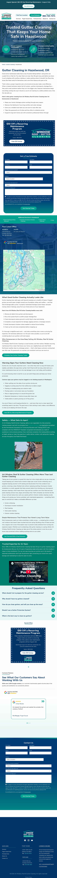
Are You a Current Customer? (11, 170)
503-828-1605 (8, 235)
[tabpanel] (28, 645)
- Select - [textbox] (8, 172)
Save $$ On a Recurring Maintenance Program (18, 412)
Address (7, 176)
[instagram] (28, 840)
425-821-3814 (28, 853)
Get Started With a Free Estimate (14, 536)
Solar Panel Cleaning (43, 220)
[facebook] (25, 840)
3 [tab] (30, 723)
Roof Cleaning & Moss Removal (9, 220)
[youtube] (32, 840)
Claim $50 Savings (28, 6)
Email (31, 164)
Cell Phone (7, 164)
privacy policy (27, 204)
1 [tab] (28, 667)
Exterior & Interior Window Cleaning (28, 220)
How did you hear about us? (11, 182)
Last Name (32, 159)
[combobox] (28, 172)
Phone (7, 750)
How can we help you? (10, 188)
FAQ (53, 220)
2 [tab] (28, 723)
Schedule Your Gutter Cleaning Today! (15, 355)
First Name (7, 159)
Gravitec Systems (33, 425)
